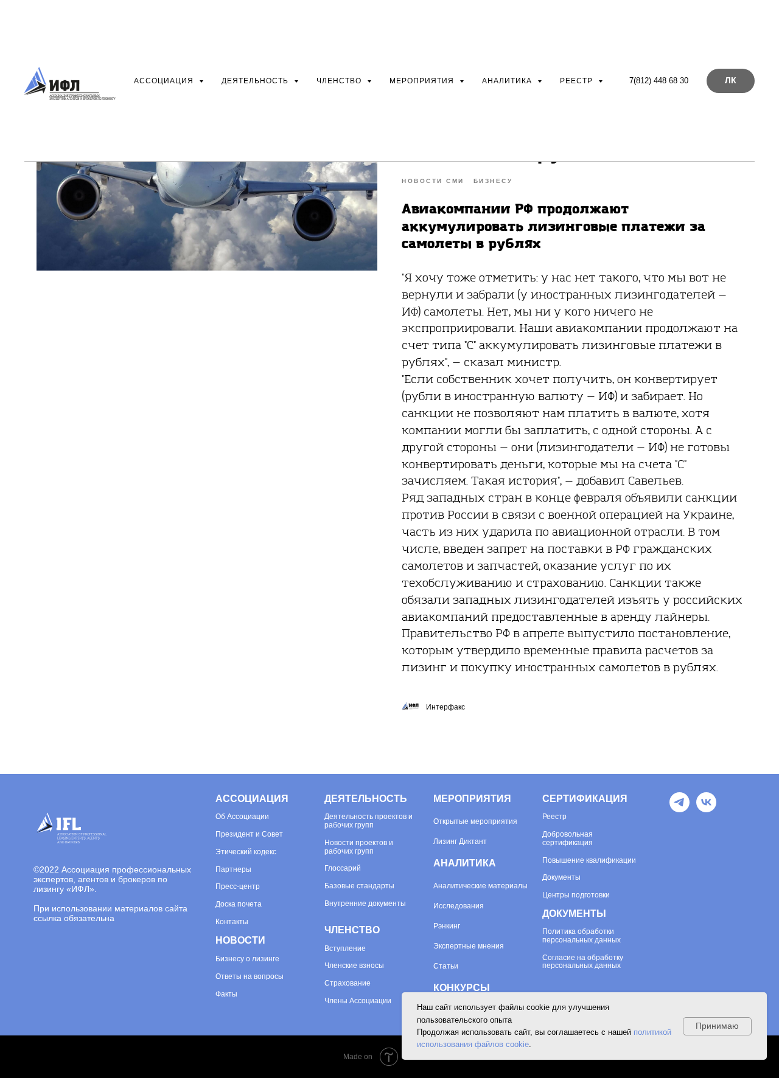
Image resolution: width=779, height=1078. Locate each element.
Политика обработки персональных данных (581, 936)
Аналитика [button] (508, 81)
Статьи (445, 966)
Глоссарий (342, 868)
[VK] (706, 809)
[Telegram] (679, 809)
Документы (561, 878)
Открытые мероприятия (475, 821)
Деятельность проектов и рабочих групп (368, 821)
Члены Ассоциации (357, 1001)
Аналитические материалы (480, 886)
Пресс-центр (237, 887)
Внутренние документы (365, 904)
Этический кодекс (245, 852)
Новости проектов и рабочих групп (358, 847)
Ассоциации (247, 817)
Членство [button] (340, 81)
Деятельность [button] (256, 81)
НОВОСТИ (240, 940)
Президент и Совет (249, 834)
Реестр (554, 817)
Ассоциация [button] (165, 81)
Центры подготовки (576, 895)
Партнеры (233, 870)
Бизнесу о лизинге (247, 959)
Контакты (231, 922)
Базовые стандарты (359, 886)
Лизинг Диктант (460, 841)
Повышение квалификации (589, 861)
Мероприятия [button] (423, 81)
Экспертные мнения (468, 946)
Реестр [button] (577, 81)
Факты (226, 994)
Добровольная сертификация (567, 839)
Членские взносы (354, 966)
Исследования (458, 906)
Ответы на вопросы (249, 977)
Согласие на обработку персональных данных (582, 962)
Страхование (347, 983)
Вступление (345, 949)
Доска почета (238, 904)
